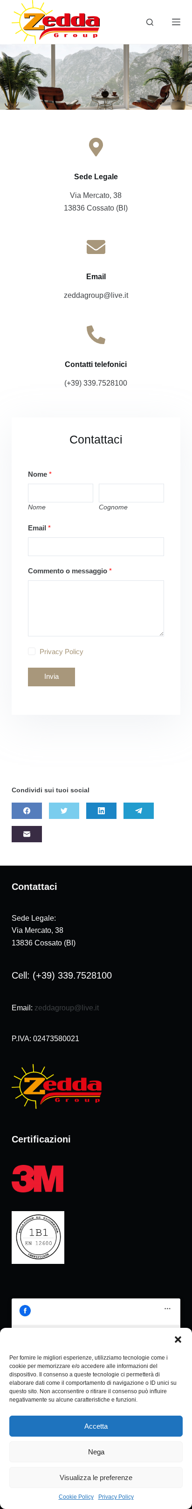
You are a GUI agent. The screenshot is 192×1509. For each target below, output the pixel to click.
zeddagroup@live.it (66, 1008)
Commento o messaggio (70, 571)
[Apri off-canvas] (176, 22)
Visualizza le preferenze (96, 1477)
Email (39, 528)
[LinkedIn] (101, 811)
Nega (96, 1452)
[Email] (27, 834)
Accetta (96, 1426)
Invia (51, 676)
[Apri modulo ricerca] (149, 22)
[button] (178, 1339)
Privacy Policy (116, 1497)
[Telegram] (138, 811)
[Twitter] (64, 811)
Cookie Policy (76, 1497)
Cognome (113, 507)
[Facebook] (27, 811)
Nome (40, 474)
